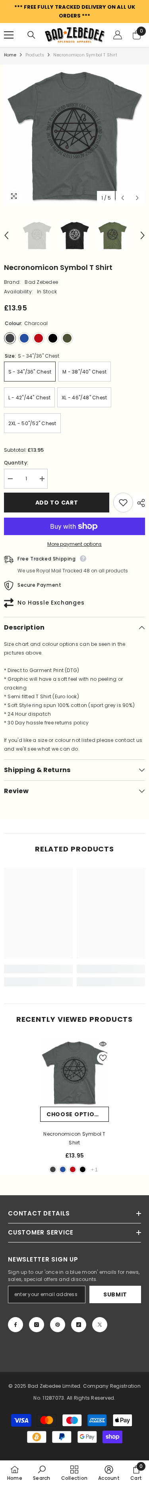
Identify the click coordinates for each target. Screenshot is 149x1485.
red (73, 1169)
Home (10, 55)
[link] (38, 969)
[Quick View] (103, 1044)
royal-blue (63, 1169)
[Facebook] (15, 1324)
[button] (123, 198)
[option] (74, 135)
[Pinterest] (57, 1324)
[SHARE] (139, 502)
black (83, 1169)
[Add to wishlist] (123, 502)
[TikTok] (78, 1324)
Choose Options (74, 1114)
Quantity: (16, 462)
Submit (115, 1294)
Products (35, 55)
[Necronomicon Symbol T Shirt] (74, 1072)
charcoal (53, 1169)
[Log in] (117, 35)
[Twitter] (99, 1324)
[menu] (9, 35)
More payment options (74, 544)
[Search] (31, 35)
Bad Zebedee (41, 282)
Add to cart (56, 503)
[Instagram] (36, 1324)
